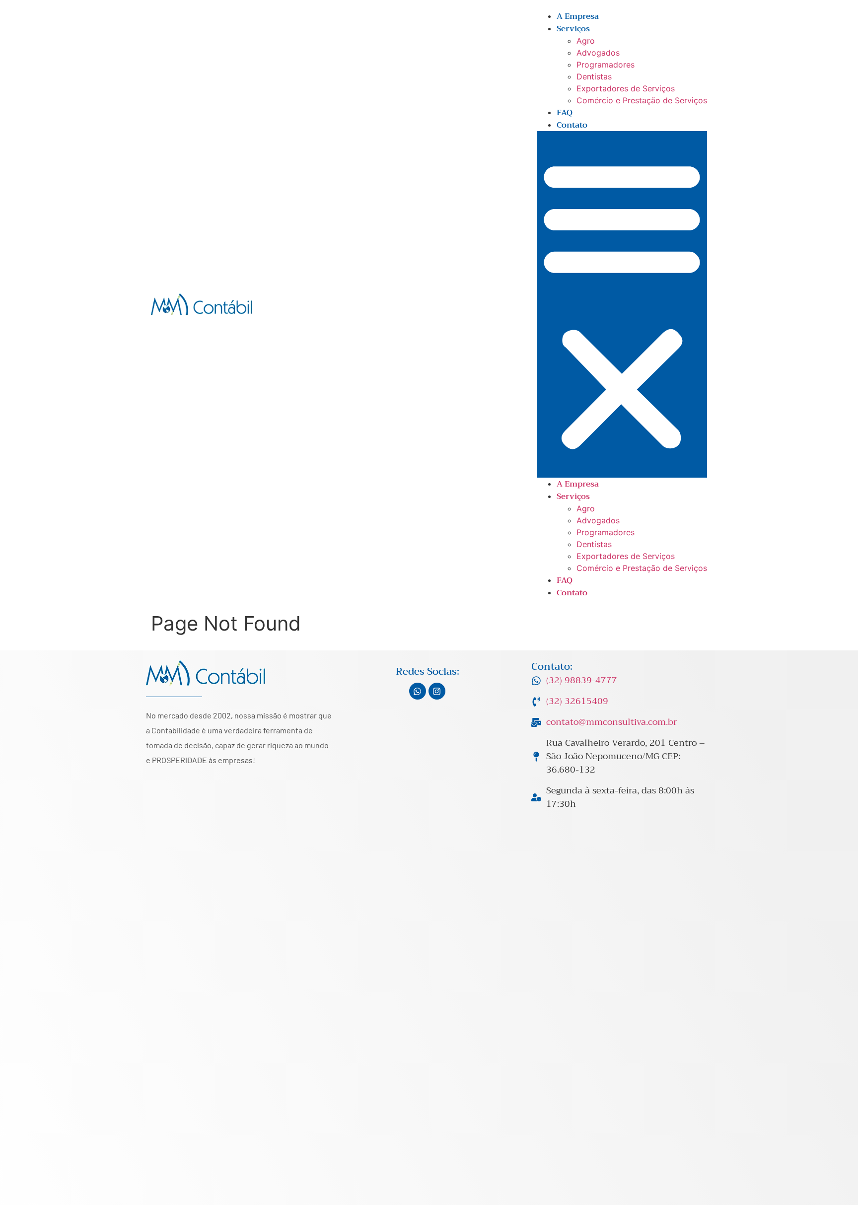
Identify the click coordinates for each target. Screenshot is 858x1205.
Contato (572, 125)
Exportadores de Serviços (625, 88)
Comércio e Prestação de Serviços (641, 100)
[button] (622, 304)
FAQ (564, 113)
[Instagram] (437, 691)
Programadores (605, 65)
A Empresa (578, 16)
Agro (585, 41)
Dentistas (594, 76)
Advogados (598, 53)
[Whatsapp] (417, 691)
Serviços (573, 29)
